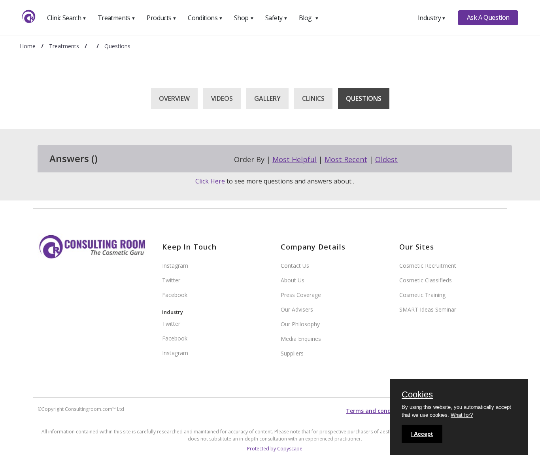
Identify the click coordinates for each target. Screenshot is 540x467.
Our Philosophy (300, 324)
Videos (222, 98)
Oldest (386, 159)
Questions (363, 98)
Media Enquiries (301, 338)
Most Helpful (294, 159)
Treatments (117, 17)
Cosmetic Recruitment (427, 265)
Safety (276, 17)
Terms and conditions (376, 410)
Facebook (174, 295)
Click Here (210, 181)
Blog (309, 17)
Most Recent (346, 159)
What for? (462, 415)
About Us (292, 280)
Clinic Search (66, 17)
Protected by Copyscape (274, 448)
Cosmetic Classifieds (425, 280)
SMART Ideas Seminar (427, 309)
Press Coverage (301, 295)
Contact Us (295, 265)
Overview (174, 98)
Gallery (267, 98)
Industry (432, 17)
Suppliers (292, 353)
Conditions (205, 17)
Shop (244, 17)
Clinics (313, 98)
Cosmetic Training (422, 295)
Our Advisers (297, 309)
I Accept (422, 434)
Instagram (175, 265)
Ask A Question (488, 17)
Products (161, 17)
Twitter (171, 280)
